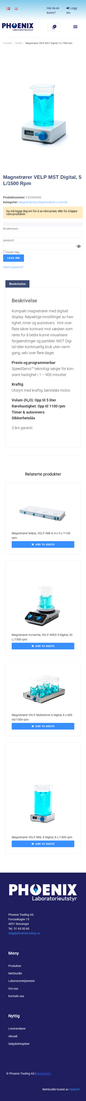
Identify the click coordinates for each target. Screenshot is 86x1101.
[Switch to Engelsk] (16, 8)
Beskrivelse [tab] (17, 283)
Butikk (18, 43)
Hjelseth (74, 1089)
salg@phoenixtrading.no (24, 933)
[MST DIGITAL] (43, 114)
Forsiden (7, 43)
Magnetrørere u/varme (52, 202)
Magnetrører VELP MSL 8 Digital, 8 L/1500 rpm (42, 837)
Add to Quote (44, 544)
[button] (75, 26)
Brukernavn (10, 228)
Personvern (43, 1073)
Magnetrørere (28, 202)
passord (8, 240)
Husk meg (12, 252)
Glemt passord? (13, 267)
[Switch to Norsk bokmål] (8, 8)
